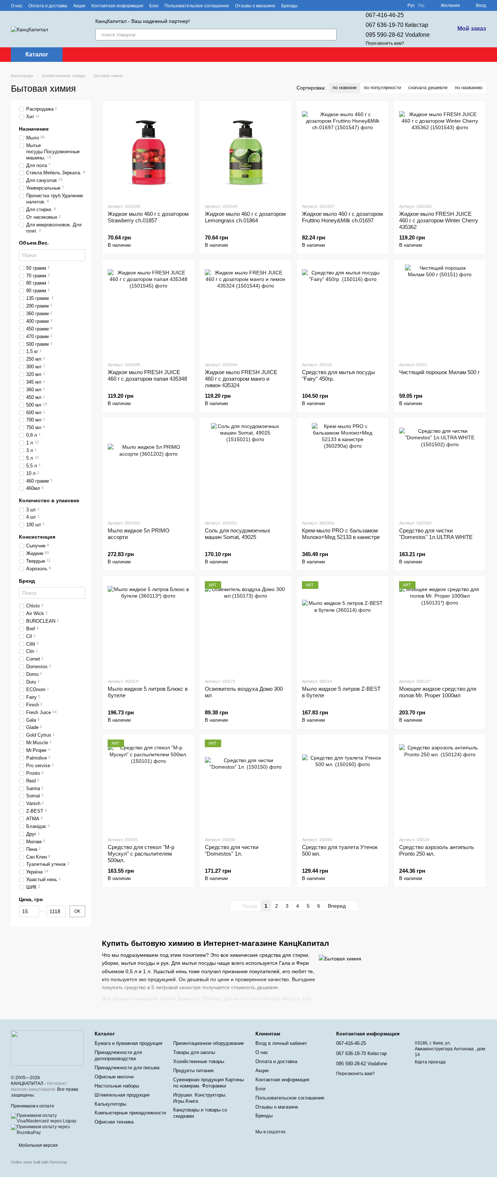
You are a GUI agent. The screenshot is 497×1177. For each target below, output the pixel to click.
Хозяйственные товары (198, 1061)
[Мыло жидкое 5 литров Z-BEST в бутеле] (342, 626)
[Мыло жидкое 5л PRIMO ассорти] (148, 468)
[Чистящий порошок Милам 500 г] (439, 310)
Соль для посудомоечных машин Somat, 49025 (237, 533)
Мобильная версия (37, 1145)
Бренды (289, 5)
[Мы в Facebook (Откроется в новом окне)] (308, 5)
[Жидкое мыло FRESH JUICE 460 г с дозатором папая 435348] (148, 310)
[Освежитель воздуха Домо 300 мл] (245, 626)
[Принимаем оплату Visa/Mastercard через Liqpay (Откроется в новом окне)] (47, 1118)
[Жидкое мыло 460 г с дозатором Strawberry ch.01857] (148, 151)
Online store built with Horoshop (39, 1162)
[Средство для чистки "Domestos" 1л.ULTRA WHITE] (439, 468)
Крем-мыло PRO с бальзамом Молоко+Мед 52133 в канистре (341, 533)
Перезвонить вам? (385, 43)
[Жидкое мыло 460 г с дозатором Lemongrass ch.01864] (245, 151)
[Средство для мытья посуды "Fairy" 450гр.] (342, 310)
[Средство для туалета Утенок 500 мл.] (342, 785)
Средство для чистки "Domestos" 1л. (231, 850)
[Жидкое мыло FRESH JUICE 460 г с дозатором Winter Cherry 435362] (439, 151)
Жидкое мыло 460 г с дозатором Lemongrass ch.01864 (245, 217)
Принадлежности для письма (127, 1067)
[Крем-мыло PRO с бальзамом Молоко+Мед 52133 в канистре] (342, 468)
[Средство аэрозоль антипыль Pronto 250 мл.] (439, 785)
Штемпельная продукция (122, 1095)
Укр (421, 5)
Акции (79, 5)
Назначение (34, 128)
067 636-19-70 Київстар (397, 25)
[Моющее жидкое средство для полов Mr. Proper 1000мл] (439, 626)
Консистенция (37, 537)
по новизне (345, 87)
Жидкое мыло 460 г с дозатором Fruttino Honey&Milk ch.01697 (342, 217)
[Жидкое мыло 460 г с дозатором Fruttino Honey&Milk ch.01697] (342, 151)
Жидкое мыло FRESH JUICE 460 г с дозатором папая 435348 (147, 375)
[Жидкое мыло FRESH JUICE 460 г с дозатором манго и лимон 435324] (245, 310)
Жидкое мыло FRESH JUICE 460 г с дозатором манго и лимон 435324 (241, 378)
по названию (468, 87)
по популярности (382, 87)
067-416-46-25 (385, 15)
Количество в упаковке (49, 500)
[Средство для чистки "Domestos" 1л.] (245, 785)
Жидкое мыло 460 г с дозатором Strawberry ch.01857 (148, 217)
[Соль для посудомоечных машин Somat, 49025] (245, 468)
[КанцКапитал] (47, 1047)
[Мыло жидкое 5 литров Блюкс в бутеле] (148, 626)
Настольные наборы (117, 1086)
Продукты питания (193, 1070)
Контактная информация (117, 5)
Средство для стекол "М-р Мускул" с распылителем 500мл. (141, 853)
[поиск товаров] (331, 34)
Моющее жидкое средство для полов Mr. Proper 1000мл (437, 692)
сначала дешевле (428, 87)
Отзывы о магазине (255, 5)
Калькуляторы (110, 1104)
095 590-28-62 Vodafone (398, 35)
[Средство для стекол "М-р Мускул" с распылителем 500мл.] (148, 785)
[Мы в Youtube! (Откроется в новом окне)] (316, 5)
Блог (154, 5)
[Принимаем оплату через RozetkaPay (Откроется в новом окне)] (47, 1129)
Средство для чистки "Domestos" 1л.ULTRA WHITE (436, 533)
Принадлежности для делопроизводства (118, 1055)
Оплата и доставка (47, 5)
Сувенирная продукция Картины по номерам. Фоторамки (208, 1083)
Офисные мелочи (114, 1076)
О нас (17, 5)
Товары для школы (194, 1052)
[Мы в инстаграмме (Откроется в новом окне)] (325, 5)
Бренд (27, 580)
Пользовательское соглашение (196, 5)
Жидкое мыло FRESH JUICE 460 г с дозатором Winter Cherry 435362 (438, 220)
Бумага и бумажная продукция (128, 1043)
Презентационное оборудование (208, 1043)
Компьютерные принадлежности (130, 1112)
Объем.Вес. (34, 243)
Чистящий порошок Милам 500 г (439, 372)
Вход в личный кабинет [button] (281, 1043)
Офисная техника (114, 1122)
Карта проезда (430, 1062)
